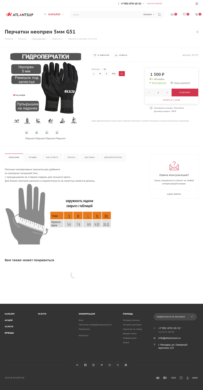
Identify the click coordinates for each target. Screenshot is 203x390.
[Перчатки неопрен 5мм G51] (45, 88)
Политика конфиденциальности (95, 324)
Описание (14, 157)
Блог (81, 320)
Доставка (90, 157)
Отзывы (33, 157)
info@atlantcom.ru (169, 338)
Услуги (9, 326)
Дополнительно (113, 157)
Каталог (10, 314)
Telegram (101, 365)
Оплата (71, 157)
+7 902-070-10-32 (131, 3)
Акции (9, 320)
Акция (126, 342)
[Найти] (159, 14)
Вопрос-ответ (130, 333)
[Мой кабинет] (196, 4)
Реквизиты (84, 329)
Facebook (85, 365)
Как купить (52, 157)
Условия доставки (132, 324)
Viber (117, 365)
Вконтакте (77, 365)
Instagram (93, 365)
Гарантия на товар (132, 329)
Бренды (9, 333)
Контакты (83, 335)
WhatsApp (125, 365)
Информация (87, 314)
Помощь (128, 314)
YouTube (109, 365)
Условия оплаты (131, 320)
